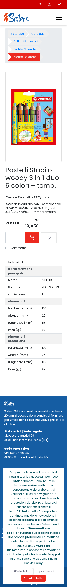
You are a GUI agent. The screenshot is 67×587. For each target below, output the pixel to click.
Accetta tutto (33, 578)
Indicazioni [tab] (15, 262)
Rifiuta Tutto (21, 571)
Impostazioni (45, 571)
